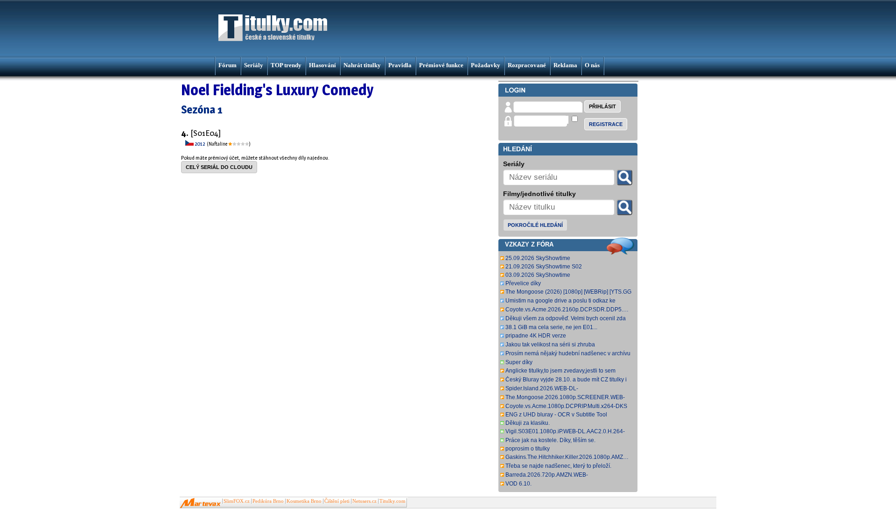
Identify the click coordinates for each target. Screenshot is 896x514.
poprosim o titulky (527, 448)
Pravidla (400, 65)
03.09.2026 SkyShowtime (537, 275)
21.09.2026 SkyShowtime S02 (543, 266)
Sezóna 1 (202, 109)
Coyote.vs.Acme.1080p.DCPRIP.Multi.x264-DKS (566, 406)
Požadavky (485, 65)
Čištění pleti (337, 501)
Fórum (227, 65)
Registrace (606, 124)
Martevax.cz (200, 503)
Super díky (518, 362)
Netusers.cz (364, 501)
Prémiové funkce (441, 65)
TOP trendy (286, 65)
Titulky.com (392, 501)
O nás (592, 65)
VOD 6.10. (518, 483)
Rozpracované (527, 65)
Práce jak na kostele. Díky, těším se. (550, 440)
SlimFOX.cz (237, 501)
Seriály (253, 65)
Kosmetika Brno (304, 501)
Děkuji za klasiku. (527, 423)
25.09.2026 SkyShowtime (537, 258)
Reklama (565, 65)
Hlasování (322, 65)
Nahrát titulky (362, 65)
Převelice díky (523, 283)
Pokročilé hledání (535, 225)
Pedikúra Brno (268, 501)
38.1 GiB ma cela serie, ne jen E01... (551, 327)
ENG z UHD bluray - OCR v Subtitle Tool (556, 414)
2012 (200, 143)
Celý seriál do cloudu (219, 167)
